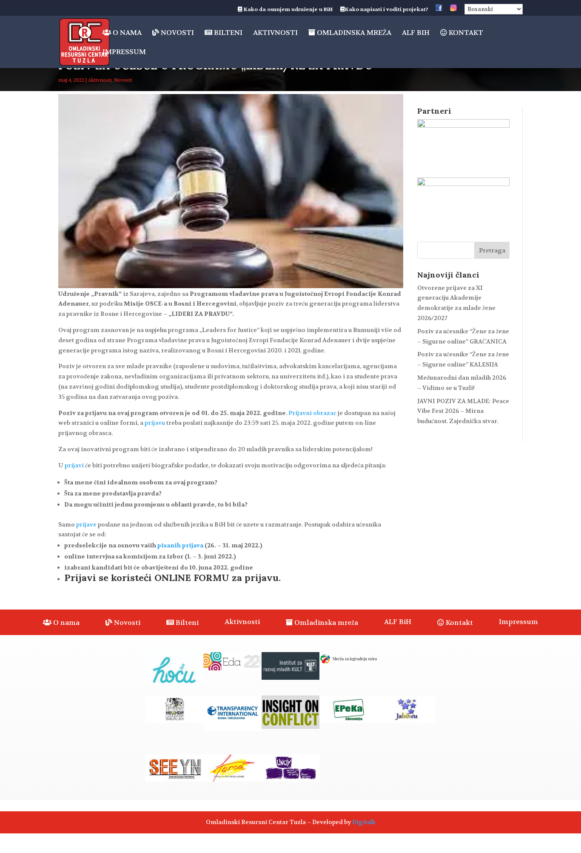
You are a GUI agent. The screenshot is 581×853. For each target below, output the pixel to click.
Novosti (176, 33)
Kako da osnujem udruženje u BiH (287, 10)
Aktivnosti (275, 33)
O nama (126, 33)
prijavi (74, 465)
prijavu (155, 422)
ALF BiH (416, 33)
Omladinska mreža (353, 33)
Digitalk (364, 822)
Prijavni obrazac (312, 413)
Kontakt (465, 33)
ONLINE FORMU (191, 578)
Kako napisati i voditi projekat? (386, 10)
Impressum (124, 52)
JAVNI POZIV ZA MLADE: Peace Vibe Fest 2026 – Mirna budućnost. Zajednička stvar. (463, 411)
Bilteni (227, 33)
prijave (86, 524)
